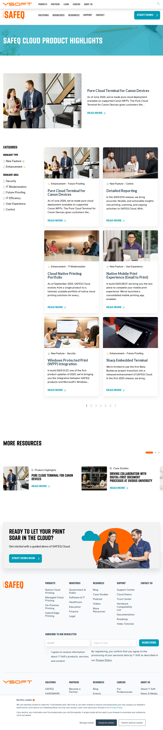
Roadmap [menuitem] (122, 619)
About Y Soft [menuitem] (148, 689)
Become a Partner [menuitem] (75, 690)
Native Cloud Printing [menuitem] (52, 591)
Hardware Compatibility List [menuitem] (124, 607)
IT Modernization (16, 187)
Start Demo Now (23, 558)
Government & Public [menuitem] (77, 591)
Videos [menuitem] (97, 604)
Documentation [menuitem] (126, 614)
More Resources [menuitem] (99, 610)
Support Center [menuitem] (126, 590)
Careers (76, 4)
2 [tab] (155, 453)
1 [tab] (149, 453)
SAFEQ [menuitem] (49, 689)
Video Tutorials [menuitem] (125, 624)
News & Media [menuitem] (149, 693)
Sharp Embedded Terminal (127, 360)
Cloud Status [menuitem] (124, 594)
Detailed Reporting (121, 191)
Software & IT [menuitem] (77, 597)
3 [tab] (159, 453)
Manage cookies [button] (87, 722)
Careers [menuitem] (121, 682)
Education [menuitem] (75, 607)
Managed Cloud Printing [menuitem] (54, 599)
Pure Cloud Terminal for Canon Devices (118, 90)
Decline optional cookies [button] (132, 722)
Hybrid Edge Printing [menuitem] (52, 614)
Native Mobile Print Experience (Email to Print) (127, 275)
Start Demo (145, 15)
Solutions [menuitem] (50, 682)
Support (87, 15)
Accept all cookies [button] (106, 722)
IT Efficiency (13, 198)
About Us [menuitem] (145, 682)
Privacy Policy (116, 707)
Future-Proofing (15, 192)
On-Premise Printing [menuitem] (52, 607)
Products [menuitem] (50, 583)
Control (10, 209)
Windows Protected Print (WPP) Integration (68, 362)
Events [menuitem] (97, 693)
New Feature (13, 161)
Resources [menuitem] (98, 583)
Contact (100, 15)
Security (11, 181)
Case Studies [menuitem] (100, 594)
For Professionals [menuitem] (124, 690)
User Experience (15, 204)
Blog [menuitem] (95, 590)
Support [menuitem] (121, 583)
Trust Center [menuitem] (124, 599)
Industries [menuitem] (74, 583)
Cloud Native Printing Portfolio (65, 275)
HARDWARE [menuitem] (52, 693)
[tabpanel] (42, 478)
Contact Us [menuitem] (146, 583)
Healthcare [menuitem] (75, 602)
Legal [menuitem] (72, 616)
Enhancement (14, 167)
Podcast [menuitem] (97, 599)
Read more (95, 113)
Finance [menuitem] (73, 611)
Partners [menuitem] (74, 682)
